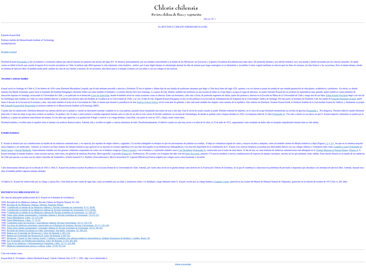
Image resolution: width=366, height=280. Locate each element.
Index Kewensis (192, 153)
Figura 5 (353, 150)
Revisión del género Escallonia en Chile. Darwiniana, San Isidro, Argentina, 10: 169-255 (47, 230)
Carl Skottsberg (185, 150)
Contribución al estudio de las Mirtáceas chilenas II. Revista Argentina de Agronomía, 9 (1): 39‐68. (51, 210)
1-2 (326, 143)
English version (9, 52)
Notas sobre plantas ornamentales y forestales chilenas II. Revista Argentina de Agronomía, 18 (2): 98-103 (54, 228)
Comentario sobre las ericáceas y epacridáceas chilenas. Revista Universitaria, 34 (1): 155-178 (49, 223)
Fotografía (30, 105)
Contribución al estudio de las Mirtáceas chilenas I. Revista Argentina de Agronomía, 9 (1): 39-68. (51, 207)
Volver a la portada (183, 264)
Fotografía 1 (23, 62)
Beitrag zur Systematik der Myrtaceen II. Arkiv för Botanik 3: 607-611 (38, 235)
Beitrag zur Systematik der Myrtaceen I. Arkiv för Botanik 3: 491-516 (38, 233)
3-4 (332, 143)
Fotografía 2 (312, 110)
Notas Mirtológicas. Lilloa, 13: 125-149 (25, 217)
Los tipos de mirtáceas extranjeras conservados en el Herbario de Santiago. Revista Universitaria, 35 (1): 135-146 (58, 225)
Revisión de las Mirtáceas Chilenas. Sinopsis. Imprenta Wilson (35, 205)
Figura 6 (126, 153)
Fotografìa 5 (199, 150)
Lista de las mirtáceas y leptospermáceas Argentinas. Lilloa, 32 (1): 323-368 (41, 243)
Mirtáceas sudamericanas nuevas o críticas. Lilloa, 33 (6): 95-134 (36, 246)
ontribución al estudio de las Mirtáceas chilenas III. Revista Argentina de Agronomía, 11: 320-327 (52, 212)
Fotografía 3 (278, 114)
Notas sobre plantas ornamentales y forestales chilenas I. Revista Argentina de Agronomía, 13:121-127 (53, 215)
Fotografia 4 (355, 147)
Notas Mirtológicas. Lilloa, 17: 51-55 (23, 220)
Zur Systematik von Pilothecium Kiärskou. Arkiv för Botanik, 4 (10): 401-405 (42, 241)
